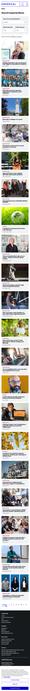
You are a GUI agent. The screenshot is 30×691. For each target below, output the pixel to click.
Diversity (13, 36)
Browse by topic (8, 27)
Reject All (15, 684)
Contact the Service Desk (7, 617)
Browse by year (20, 27)
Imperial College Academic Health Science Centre (12, 650)
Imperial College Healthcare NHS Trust (10, 653)
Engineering (4, 628)
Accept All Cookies (15, 688)
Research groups (5, 642)
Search (22, 5)
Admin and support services (7, 639)
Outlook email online (6, 622)
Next (6, 606)
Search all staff (4, 644)
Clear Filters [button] (19, 36)
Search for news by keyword (11, 19)
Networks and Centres (6, 640)
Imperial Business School (7, 633)
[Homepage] (10, 4)
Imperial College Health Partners (8, 651)
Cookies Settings (15, 680)
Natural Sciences (5, 631)
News (3, 8)
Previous (4, 604)
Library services (5, 620)
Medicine (3, 630)
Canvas (3, 615)
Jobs (2, 619)
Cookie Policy (6, 677)
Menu (27, 5)
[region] (15, 678)
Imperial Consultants (6, 655)
